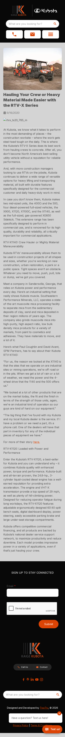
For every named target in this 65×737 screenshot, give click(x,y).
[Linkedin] (32, 679)
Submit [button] (48, 624)
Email (16, 586)
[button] (14, 34)
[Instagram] (41, 679)
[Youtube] (36, 679)
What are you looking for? (25, 23)
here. (36, 442)
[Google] (27, 679)
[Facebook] (23, 679)
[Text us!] (52, 729)
